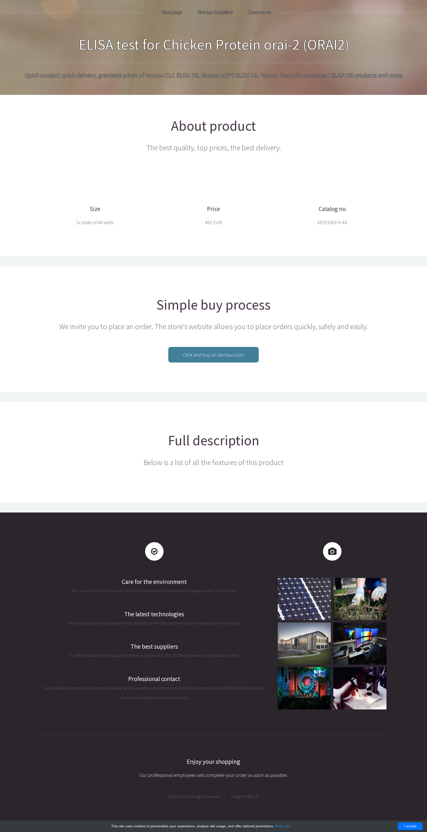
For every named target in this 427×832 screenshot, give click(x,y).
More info (282, 826)
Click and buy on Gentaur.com (213, 355)
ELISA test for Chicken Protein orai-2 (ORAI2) (214, 44)
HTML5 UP (251, 796)
